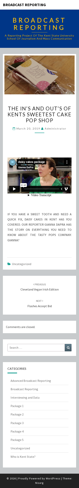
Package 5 (17, 440)
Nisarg (39, 483)
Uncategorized (21, 264)
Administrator (55, 128)
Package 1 (17, 406)
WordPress (53, 478)
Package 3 (17, 423)
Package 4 (17, 431)
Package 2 (17, 414)
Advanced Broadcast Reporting (31, 381)
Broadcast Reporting (24, 4)
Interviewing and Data (25, 397)
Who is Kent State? (23, 457)
